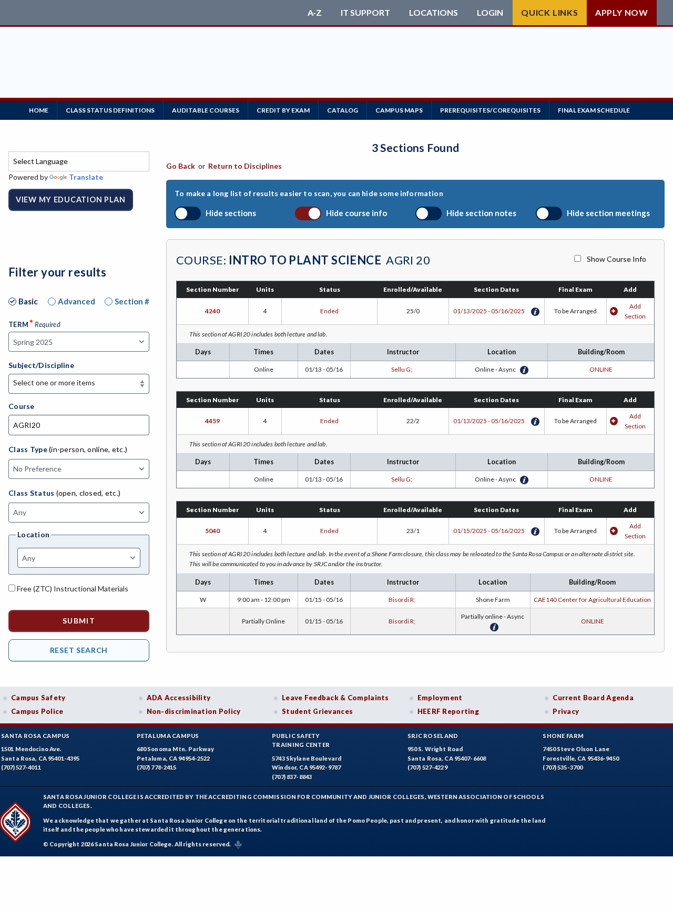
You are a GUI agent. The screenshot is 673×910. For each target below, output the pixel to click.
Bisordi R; (403, 600)
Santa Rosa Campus (35, 735)
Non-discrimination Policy (194, 711)
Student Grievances (317, 711)
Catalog (342, 110)
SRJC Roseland (432, 735)
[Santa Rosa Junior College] (155, 12)
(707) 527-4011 (21, 767)
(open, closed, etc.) (88, 492)
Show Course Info (616, 258)
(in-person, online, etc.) (88, 449)
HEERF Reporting (448, 711)
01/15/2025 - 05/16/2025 (489, 531)
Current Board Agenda (593, 697)
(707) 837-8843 (292, 776)
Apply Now (621, 12)
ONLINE (601, 369)
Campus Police (37, 711)
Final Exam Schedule (594, 110)
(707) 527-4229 (427, 767)
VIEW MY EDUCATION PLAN (71, 199)
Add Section (635, 311)
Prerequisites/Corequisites (490, 110)
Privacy (566, 711)
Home (38, 110)
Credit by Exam (283, 110)
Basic (28, 301)
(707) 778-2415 (157, 767)
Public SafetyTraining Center (301, 740)
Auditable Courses (205, 110)
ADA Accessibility (179, 697)
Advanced (76, 301)
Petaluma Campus (168, 735)
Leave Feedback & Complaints (335, 697)
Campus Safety (38, 697)
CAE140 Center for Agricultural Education (592, 600)
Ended (329, 311)
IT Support (365, 12)
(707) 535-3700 (563, 767)
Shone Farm (563, 735)
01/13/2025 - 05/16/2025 (489, 311)
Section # (132, 301)
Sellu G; (402, 369)
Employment (440, 697)
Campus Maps (399, 110)
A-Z (315, 12)
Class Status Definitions (110, 110)
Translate (86, 176)
